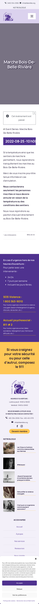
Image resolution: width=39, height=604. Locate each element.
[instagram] (22, 426)
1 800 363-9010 (13, 301)
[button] (36, 559)
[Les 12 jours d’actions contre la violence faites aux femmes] (9, 448)
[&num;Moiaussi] (9, 463)
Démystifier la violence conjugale (25, 493)
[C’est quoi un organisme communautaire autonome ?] (9, 506)
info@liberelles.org (21, 422)
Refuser (19, 589)
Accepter (19, 583)
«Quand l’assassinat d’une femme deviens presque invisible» (24, 478)
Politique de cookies (9, 601)
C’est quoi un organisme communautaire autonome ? (26, 507)
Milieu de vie (31, 235)
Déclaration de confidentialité (25, 601)
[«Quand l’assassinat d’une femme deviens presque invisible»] (9, 477)
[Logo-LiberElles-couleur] (8, 12)
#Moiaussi (21, 465)
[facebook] (17, 426)
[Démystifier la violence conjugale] (9, 492)
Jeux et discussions (10, 235)
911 (21, 366)
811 (5, 324)
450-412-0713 (29, 418)
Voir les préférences (19, 595)
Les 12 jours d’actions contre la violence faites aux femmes (25, 449)
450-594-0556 (14, 418)
